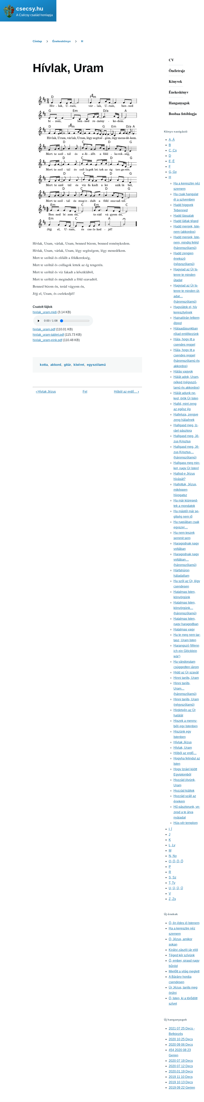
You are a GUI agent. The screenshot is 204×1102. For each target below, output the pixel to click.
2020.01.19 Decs (181, 1071)
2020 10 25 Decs (181, 1039)
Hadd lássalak (184, 215)
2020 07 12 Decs (181, 1066)
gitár (67, 364)
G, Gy (173, 172)
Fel (85, 391)
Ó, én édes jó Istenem (184, 923)
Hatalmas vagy (184, 629)
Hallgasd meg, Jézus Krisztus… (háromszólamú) (186, 452)
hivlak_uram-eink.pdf (47, 340)
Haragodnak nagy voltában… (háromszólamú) (186, 559)
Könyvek (175, 81)
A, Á (172, 139)
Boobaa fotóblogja (183, 113)
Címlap (37, 41)
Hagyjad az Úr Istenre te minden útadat (186, 275)
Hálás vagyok (183, 371)
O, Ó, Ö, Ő (176, 861)
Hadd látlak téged (186, 221)
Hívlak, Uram (183, 747)
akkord (55, 364)
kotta (44, 364)
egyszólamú (96, 364)
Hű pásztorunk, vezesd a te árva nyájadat (187, 812)
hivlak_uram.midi (45, 312)
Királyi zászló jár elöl (183, 950)
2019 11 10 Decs (181, 1077)
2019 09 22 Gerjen (182, 1087)
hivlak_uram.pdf (44, 329)
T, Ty (172, 882)
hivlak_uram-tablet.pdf (48, 334)
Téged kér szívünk (182, 955)
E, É (172, 161)
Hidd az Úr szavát (186, 672)
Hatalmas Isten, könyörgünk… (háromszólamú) (185, 608)
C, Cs (173, 150)
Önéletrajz (177, 70)
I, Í (170, 829)
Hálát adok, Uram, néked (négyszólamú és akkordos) (186, 382)
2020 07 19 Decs (181, 1060)
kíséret (79, 364)
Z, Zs (172, 899)
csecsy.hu (29, 9)
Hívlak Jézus (46, 391)
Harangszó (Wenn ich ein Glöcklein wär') (186, 651)
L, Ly (172, 845)
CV (171, 59)
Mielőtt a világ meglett (184, 971)
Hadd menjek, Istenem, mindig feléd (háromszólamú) (187, 242)
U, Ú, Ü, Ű (176, 888)
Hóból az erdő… (126, 391)
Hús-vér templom (186, 823)
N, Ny (173, 856)
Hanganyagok (179, 102)
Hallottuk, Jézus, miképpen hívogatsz (185, 490)
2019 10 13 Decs (181, 1082)
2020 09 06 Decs (181, 1044)
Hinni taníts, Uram (186, 677)
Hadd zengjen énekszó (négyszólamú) (184, 259)
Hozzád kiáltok (184, 790)
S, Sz (172, 877)
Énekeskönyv (61, 41)
